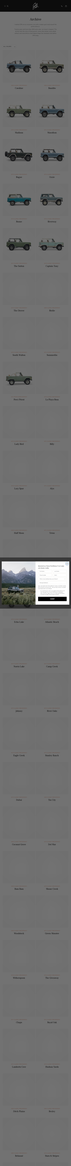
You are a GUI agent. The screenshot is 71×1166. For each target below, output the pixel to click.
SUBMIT (52, 599)
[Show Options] (65, 579)
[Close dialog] (67, 563)
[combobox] (52, 579)
